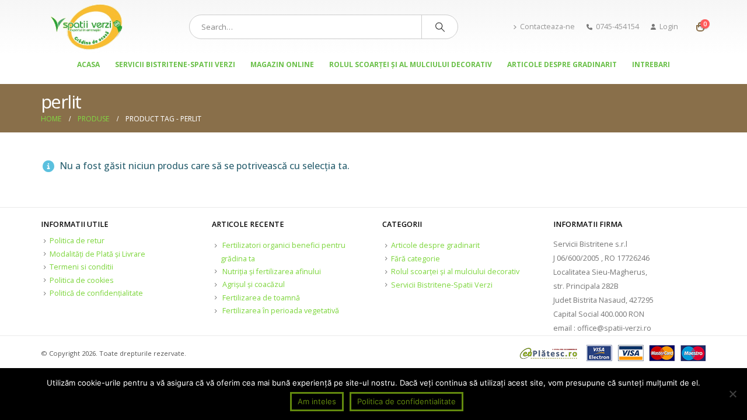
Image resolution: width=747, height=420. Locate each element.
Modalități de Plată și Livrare (97, 254)
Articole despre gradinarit (562, 64)
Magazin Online (282, 64)
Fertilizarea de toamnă (261, 298)
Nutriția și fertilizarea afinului (271, 271)
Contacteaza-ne (547, 27)
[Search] (440, 26)
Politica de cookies (82, 280)
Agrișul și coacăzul (253, 284)
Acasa (88, 64)
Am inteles (317, 401)
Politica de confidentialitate (406, 401)
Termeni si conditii (81, 267)
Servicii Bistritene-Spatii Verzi (175, 64)
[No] (732, 394)
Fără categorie (415, 259)
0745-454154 (617, 27)
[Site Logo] (87, 27)
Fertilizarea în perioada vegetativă (280, 311)
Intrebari (651, 64)
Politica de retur (77, 241)
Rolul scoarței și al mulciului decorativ (410, 64)
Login (668, 27)
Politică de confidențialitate (96, 293)
